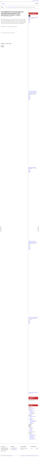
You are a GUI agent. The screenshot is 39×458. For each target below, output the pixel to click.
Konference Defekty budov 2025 (33, 392)
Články (2, 7)
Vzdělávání (31, 422)
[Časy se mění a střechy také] (0, 229)
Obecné (30, 415)
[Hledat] (35, 3)
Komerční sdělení (32, 408)
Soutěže (30, 425)
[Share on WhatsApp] (2, 46)
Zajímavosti (31, 423)
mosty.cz (34, 0)
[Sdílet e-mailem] (3, 46)
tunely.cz (37, 0)
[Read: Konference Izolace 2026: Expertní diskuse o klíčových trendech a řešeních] (29, 172)
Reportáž (30, 424)
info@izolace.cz (15, 449)
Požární (31, 429)
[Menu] (37, 3)
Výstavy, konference (32, 420)
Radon (30, 430)
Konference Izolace (32, 421)
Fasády (11, 16)
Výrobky (30, 432)
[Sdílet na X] (1, 46)
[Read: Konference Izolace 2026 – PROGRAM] (29, 99)
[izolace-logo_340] (3, 3)
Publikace (31, 419)
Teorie (29, 426)
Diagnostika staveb (32, 416)
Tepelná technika (32, 431)
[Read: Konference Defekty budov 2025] (29, 323)
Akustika (31, 427)
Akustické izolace (32, 410)
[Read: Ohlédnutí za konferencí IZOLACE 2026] (29, 16)
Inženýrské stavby (32, 412)
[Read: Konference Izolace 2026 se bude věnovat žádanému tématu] (29, 249)
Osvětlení (31, 428)
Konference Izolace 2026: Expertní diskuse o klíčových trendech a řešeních (33, 242)
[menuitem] (33, 0)
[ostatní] (30, 407)
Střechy (30, 414)
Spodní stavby (31, 413)
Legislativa (31, 418)
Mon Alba (11, 455)
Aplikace (30, 409)
